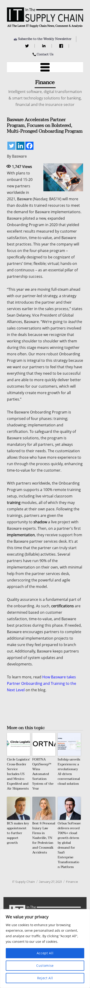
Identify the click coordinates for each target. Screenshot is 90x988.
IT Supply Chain (23, 881)
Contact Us (45, 54)
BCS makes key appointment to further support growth (18, 833)
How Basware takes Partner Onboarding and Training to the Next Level (41, 683)
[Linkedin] (20, 146)
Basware (24, 198)
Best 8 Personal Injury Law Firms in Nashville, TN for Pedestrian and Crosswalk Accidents (43, 838)
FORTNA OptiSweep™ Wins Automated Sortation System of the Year (43, 774)
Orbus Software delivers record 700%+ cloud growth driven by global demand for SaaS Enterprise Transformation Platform (69, 845)
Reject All (45, 978)
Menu (45, 67)
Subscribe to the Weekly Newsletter (45, 39)
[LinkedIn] (44, 46)
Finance (72, 881)
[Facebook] (61, 46)
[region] (45, 948)
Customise (45, 965)
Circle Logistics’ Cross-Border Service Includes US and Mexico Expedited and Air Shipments (18, 774)
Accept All (45, 953)
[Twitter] (27, 46)
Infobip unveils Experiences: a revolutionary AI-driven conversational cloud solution (69, 771)
